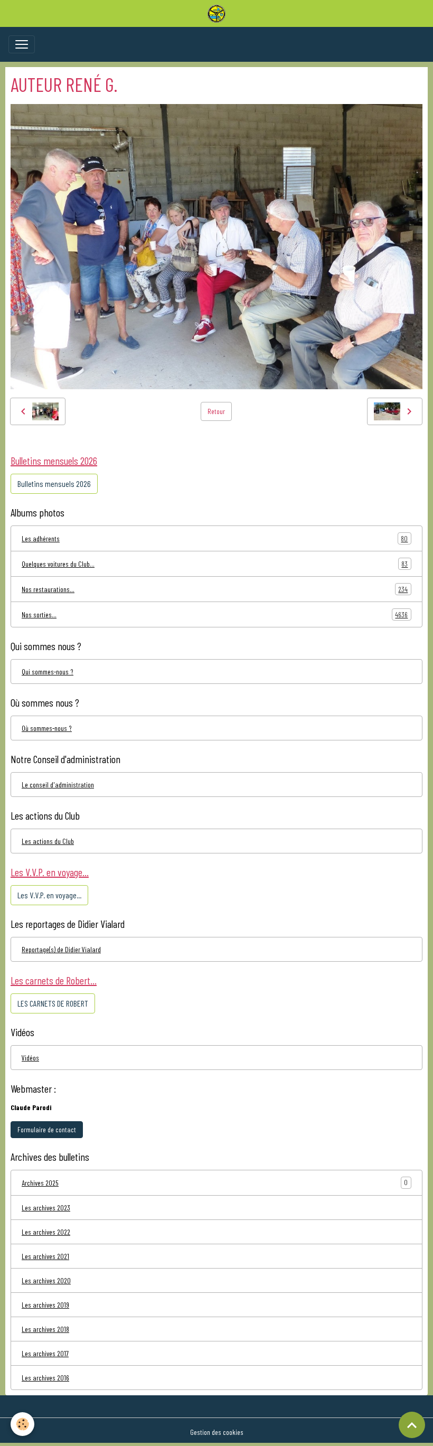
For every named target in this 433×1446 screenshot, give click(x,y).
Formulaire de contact (46, 1129)
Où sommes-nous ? (47, 728)
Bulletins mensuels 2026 (54, 483)
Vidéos (30, 1057)
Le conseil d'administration (58, 784)
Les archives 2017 (45, 1353)
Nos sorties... (215, 614)
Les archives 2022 (46, 1231)
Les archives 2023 (46, 1207)
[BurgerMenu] (21, 44)
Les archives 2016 (45, 1377)
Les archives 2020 (46, 1280)
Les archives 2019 (45, 1304)
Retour (216, 411)
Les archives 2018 (45, 1329)
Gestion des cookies (216, 1432)
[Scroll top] (412, 1425)
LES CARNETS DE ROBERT (52, 1003)
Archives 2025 (40, 1182)
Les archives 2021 (45, 1256)
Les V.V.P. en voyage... (49, 895)
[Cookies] (22, 1424)
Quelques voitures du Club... (215, 564)
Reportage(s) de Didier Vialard (61, 949)
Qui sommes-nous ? (47, 671)
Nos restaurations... (215, 589)
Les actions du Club (48, 841)
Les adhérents (215, 538)
